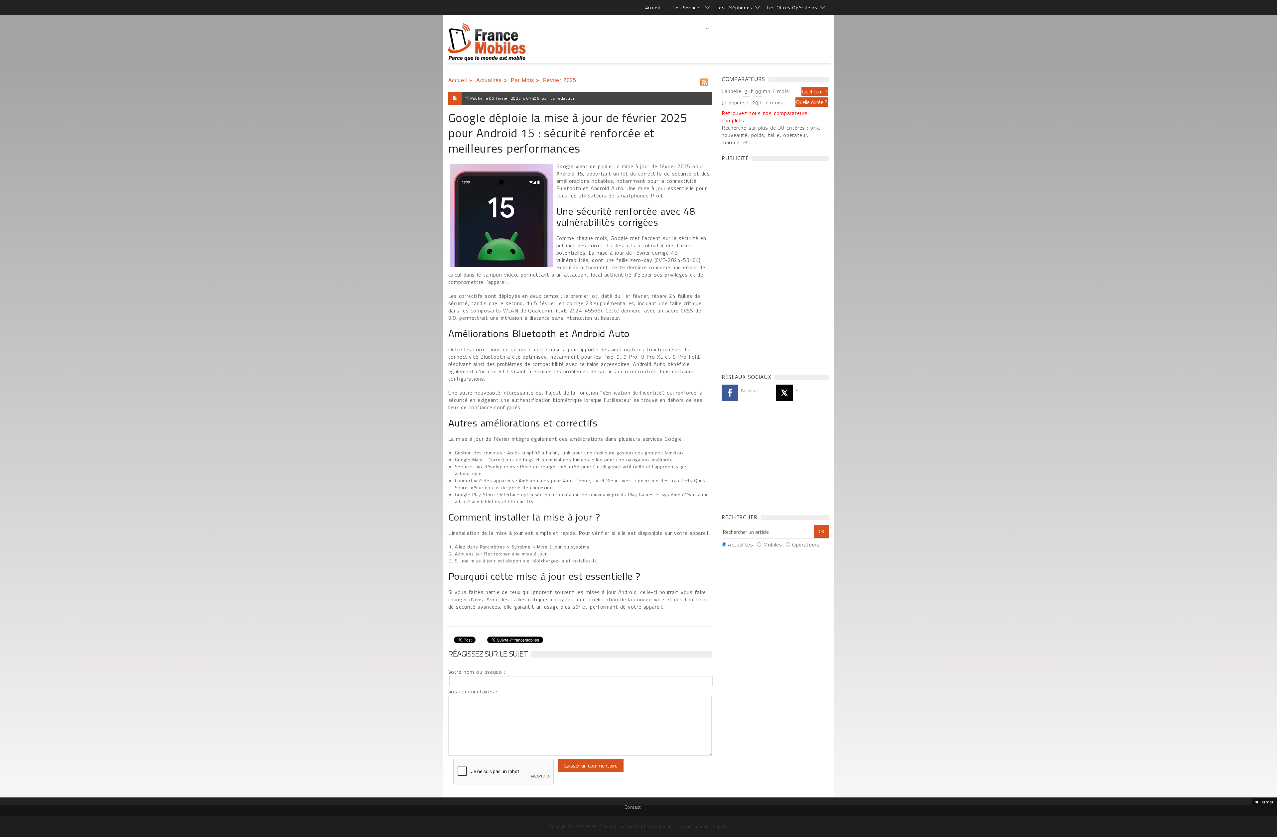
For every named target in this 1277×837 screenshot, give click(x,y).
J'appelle (732, 91)
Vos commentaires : (472, 691)
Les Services (687, 7)
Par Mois (522, 80)
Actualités (488, 80)
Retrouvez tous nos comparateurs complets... (765, 116)
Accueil (652, 7)
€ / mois (771, 102)
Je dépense (736, 102)
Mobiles (772, 544)
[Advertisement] (708, 42)
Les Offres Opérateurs (792, 7)
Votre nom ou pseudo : (476, 671)
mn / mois (776, 91)
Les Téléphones (734, 7)
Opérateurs (805, 544)
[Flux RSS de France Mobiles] (704, 80)
